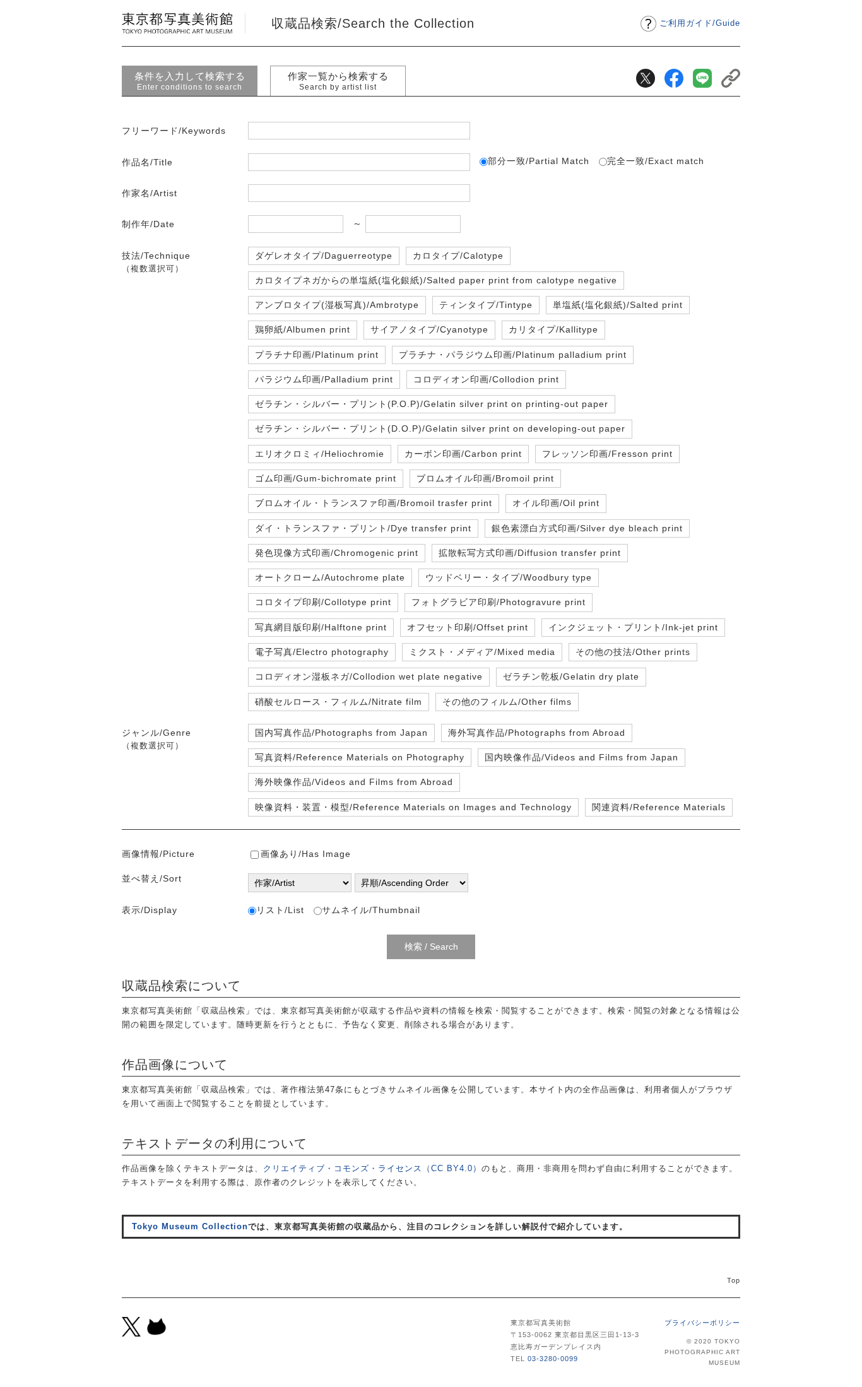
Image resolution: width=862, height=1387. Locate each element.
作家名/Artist (149, 193)
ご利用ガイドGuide (699, 23)
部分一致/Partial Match (538, 161)
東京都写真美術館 (177, 23)
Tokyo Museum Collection (190, 1226)
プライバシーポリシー (702, 1322)
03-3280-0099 (553, 1358)
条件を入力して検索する (189, 81)
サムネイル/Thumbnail (371, 910)
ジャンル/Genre (156, 739)
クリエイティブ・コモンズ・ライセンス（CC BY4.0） (372, 1168)
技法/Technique (156, 262)
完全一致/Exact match (655, 161)
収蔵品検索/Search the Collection (373, 23)
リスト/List (280, 910)
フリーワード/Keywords (174, 131)
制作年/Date (148, 224)
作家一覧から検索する (338, 81)
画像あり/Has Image (306, 854)
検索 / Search (431, 946)
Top (733, 1280)
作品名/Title (147, 162)
